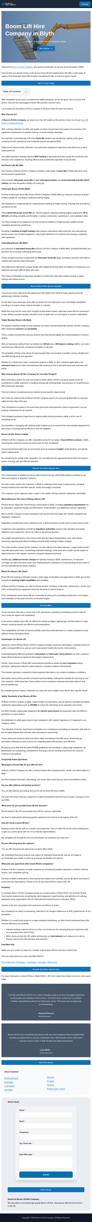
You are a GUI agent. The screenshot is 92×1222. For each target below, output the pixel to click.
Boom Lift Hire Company (22, 67)
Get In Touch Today (46, 83)
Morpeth (50, 1077)
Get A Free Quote (46, 1062)
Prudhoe (50, 1081)
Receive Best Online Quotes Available (46, 286)
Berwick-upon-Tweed (56, 1089)
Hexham (50, 1085)
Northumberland (8, 962)
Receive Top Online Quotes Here (46, 468)
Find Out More (46, 605)
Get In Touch (46, 1190)
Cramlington (31, 962)
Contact (85, 4)
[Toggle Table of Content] (24, 92)
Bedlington (20, 962)
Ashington (42, 962)
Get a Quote (44, 48)
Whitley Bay (52, 962)
